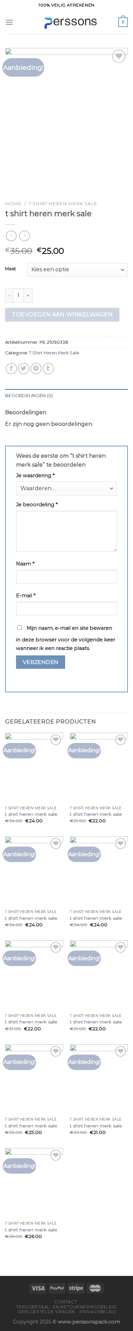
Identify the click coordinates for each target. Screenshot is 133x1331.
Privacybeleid (97, 1311)
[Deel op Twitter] (23, 368)
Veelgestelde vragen (46, 1311)
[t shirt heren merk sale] (34, 767)
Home (13, 203)
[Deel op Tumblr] (48, 368)
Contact (66, 1301)
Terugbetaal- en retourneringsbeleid (66, 1306)
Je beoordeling (37, 504)
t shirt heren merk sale (31, 814)
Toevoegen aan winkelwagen (62, 314)
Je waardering (35, 475)
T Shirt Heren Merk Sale (63, 203)
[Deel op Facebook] (11, 368)
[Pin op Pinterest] (36, 368)
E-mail (25, 595)
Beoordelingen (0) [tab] (29, 395)
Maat (10, 268)
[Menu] (9, 22)
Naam (25, 564)
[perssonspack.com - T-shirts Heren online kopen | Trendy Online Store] (67, 22)
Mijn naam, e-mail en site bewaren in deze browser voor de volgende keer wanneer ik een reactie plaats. (65, 638)
